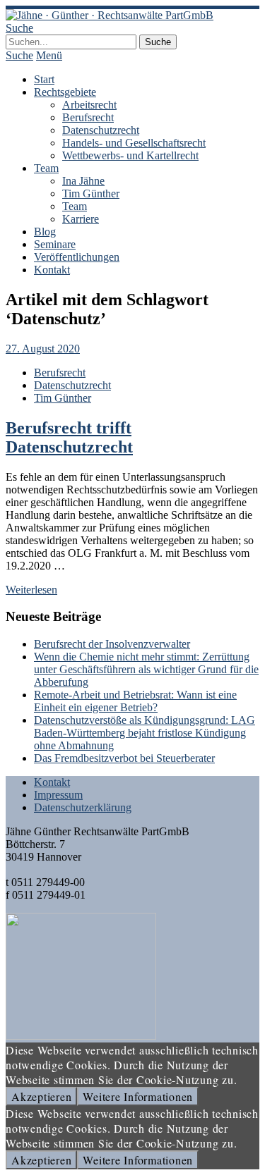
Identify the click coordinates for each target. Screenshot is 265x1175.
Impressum (58, 795)
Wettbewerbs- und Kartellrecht (130, 155)
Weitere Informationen (138, 1096)
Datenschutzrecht (100, 130)
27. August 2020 (43, 349)
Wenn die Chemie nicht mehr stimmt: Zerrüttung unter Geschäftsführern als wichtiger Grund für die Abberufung (146, 669)
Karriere (80, 219)
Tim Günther (90, 193)
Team (46, 168)
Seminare (55, 244)
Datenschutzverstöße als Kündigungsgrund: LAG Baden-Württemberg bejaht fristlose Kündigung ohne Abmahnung (144, 732)
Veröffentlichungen (76, 257)
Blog (45, 232)
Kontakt (52, 270)
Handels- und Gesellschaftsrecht (134, 143)
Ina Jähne (83, 181)
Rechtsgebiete (65, 92)
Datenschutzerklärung (82, 807)
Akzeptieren (41, 1096)
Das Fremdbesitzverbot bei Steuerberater (124, 758)
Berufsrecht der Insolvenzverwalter (112, 644)
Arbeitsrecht (89, 105)
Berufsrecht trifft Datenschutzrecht (69, 437)
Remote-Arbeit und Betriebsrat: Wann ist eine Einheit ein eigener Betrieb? (135, 701)
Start (44, 79)
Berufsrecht (88, 117)
